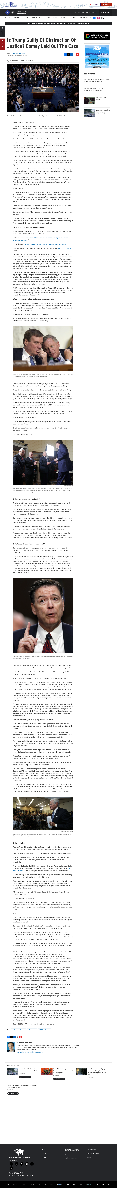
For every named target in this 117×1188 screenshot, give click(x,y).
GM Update (2, 31)
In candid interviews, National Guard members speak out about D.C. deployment (63, 1071)
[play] (7, 12)
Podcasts (17, 17)
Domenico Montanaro (19, 53)
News (26, 17)
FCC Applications (91, 1149)
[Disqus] (58, 1120)
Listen (7, 17)
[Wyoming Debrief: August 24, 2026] (89, 100)
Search (82, 17)
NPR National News (18, 1030)
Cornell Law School (64, 248)
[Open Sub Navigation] (11, 17)
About (55, 17)
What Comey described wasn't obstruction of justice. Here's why (47, 244)
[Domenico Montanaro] (11, 1047)
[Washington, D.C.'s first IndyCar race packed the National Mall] (89, 113)
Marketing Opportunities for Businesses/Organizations (72, 1150)
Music (47, 17)
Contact (44, 1153)
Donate (107, 4)
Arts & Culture (36, 17)
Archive (89, 1157)
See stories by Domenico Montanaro (30, 1052)
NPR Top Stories (44, 1030)
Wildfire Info (2, 44)
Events (73, 17)
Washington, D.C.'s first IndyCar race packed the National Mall (103, 112)
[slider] (15, 12)
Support (64, 17)
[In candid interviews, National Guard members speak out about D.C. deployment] (47, 1071)
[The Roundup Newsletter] (97, 56)
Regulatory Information (71, 1158)
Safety (88, 17)
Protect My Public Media (93, 1153)
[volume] (12, 12)
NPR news (32, 1030)
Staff (66, 1154)
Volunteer (95, 4)
